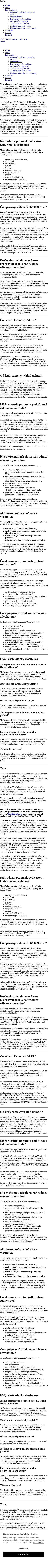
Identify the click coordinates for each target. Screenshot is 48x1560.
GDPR (13, 14)
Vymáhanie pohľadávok (20, 23)
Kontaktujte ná (15, 814)
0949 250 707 (5, 39)
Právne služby (11, 10)
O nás (7, 8)
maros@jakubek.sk (19, 39)
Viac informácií (38, 1542)
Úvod (7, 5)
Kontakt (8, 35)
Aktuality (9, 30)
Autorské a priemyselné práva (22, 12)
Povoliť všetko (23, 1554)
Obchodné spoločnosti (19, 21)
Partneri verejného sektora (20, 19)
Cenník (8, 33)
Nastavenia (23, 1549)
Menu (2, 41)
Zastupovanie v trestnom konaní (23, 28)
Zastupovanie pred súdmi (20, 26)
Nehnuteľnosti (16, 17)
